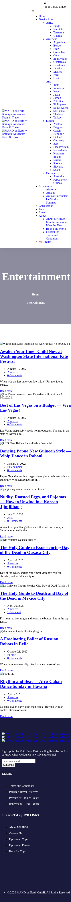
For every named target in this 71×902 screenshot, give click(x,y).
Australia (58, 176)
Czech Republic (58, 132)
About (42, 215)
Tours (42, 209)
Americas (51, 39)
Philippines (59, 104)
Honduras (59, 65)
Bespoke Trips (17, 851)
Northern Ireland (58, 155)
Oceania (51, 173)
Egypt (56, 25)
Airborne (51, 189)
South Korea (60, 107)
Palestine (58, 101)
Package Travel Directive (23, 791)
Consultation (46, 205)
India (56, 84)
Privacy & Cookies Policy (24, 797)
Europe (50, 120)
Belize (57, 45)
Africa (49, 22)
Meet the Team (54, 225)
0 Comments (14, 375)
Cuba (56, 55)
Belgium (58, 127)
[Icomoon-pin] (21, 882)
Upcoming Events (19, 845)
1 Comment (14, 612)
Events (43, 212)
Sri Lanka (59, 110)
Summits (51, 202)
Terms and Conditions (52, 237)
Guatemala (59, 61)
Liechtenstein (61, 146)
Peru (56, 74)
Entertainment (15, 466)
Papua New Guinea (60, 181)
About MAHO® (55, 218)
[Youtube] (30, 882)
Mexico (57, 71)
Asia (48, 81)
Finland (57, 137)
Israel (56, 91)
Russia (57, 160)
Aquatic (50, 192)
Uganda (57, 35)
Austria (57, 124)
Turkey (57, 117)
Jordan (57, 97)
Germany (58, 140)
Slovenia (58, 166)
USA (56, 78)
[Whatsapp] (40, 882)
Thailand (58, 114)
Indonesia (58, 88)
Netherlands (60, 150)
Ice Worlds (52, 199)
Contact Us (52, 231)
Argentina (59, 42)
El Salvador (60, 58)
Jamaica (57, 68)
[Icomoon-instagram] (11, 882)
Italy (55, 143)
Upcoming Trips (18, 839)
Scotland (58, 163)
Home (42, 16)
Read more (6, 390)
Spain (56, 169)
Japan (56, 94)
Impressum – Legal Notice (24, 803)
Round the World (56, 228)
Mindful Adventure (57, 222)
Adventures (45, 186)
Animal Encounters (57, 196)
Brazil (56, 48)
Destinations (46, 19)
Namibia (58, 29)
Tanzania (58, 32)
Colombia (59, 52)
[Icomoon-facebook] (2, 882)
